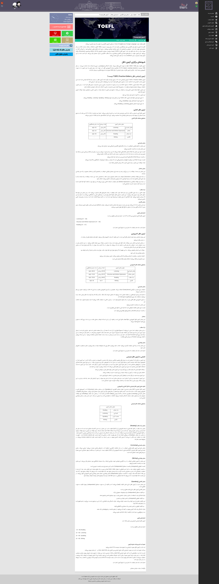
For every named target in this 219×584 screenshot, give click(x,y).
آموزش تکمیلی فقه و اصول (208, 26)
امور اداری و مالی (210, 45)
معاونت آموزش (211, 22)
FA (2, 3)
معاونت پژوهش (210, 29)
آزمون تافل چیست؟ (139, 37)
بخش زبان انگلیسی (124, 15)
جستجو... (2, 5)
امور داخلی (211, 48)
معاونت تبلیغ (211, 32)
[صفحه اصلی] (196, 6)
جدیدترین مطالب (114, 15)
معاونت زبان (211, 35)
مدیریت (212, 16)
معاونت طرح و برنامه (209, 38)
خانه (139, 15)
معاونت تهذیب (211, 19)
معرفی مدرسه (211, 13)
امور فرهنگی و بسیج (209, 41)
